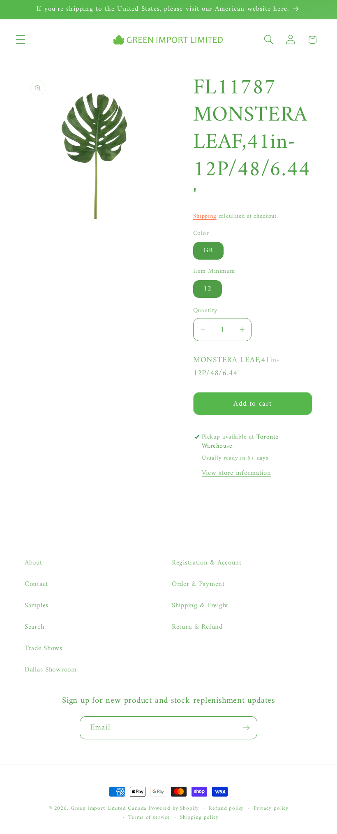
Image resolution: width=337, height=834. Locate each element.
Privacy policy (271, 808)
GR (208, 250)
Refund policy (226, 808)
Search (34, 627)
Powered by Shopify (174, 808)
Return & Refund (197, 627)
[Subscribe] (246, 727)
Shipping (205, 216)
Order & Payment (198, 584)
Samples (36, 605)
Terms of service (149, 817)
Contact (36, 584)
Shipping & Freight (200, 605)
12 (207, 289)
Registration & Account (207, 563)
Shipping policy (199, 817)
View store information (236, 473)
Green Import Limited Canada (109, 808)
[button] (21, 40)
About (33, 563)
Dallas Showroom (51, 670)
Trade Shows (43, 648)
